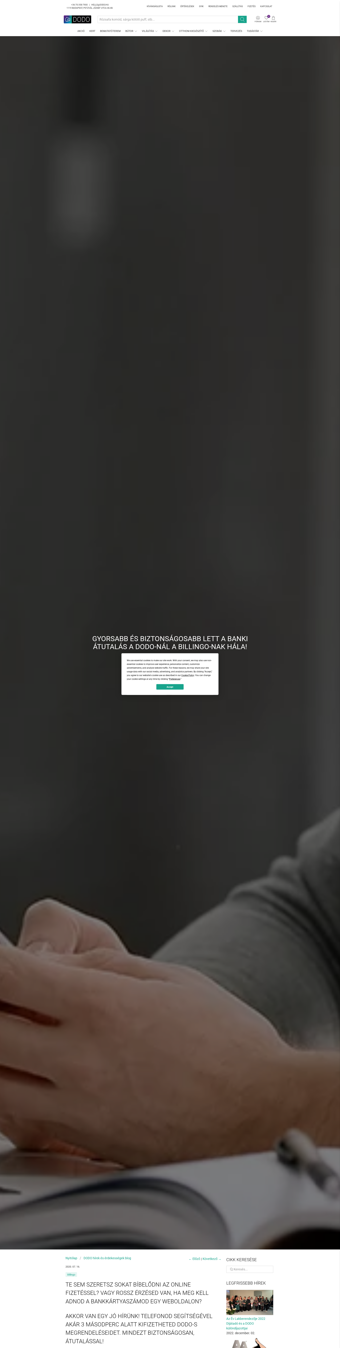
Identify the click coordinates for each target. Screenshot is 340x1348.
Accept (170, 687)
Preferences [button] (174, 679)
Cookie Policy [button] (187, 675)
